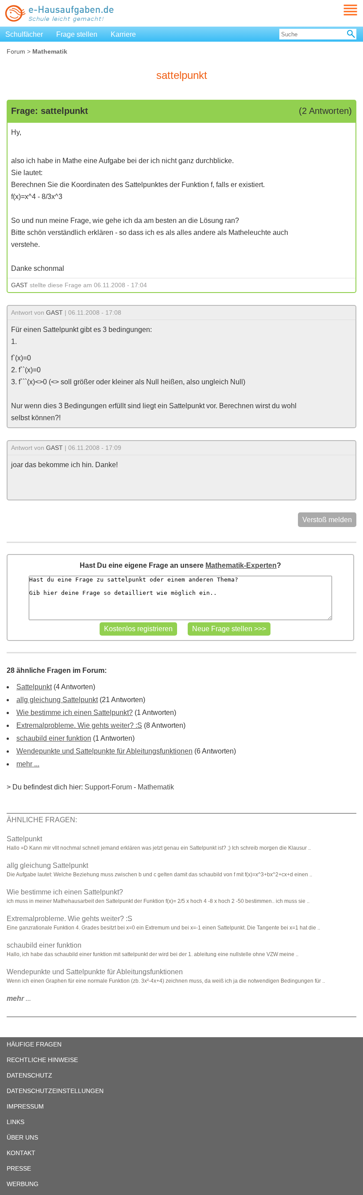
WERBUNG (23, 1183)
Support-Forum (108, 787)
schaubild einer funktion (53, 738)
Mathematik (156, 787)
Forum (16, 51)
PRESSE (19, 1168)
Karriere (123, 34)
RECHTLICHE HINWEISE (42, 1059)
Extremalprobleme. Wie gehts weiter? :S (79, 725)
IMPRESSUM (25, 1106)
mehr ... (27, 764)
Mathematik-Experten (241, 565)
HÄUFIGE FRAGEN (34, 1044)
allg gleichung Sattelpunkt (57, 699)
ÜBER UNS (22, 1137)
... (19, 998)
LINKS (15, 1121)
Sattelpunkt (34, 687)
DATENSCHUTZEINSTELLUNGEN (55, 1090)
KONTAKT (21, 1152)
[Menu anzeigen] (340, 10)
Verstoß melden (327, 519)
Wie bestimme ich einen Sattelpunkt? (74, 712)
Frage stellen (76, 34)
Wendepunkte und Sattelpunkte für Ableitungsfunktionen (104, 751)
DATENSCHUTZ (29, 1075)
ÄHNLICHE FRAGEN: (42, 820)
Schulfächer (24, 34)
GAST (19, 285)
